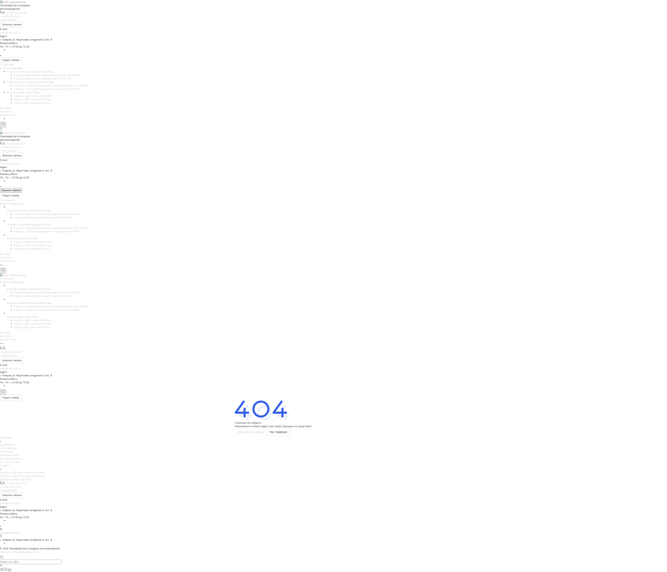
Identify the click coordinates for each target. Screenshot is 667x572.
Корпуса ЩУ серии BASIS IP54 (31, 103)
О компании (7, 64)
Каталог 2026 (7, 115)
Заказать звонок (12, 24)
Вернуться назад (250, 432)
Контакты (5, 111)
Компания (6, 437)
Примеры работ (9, 455)
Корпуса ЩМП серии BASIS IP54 (33, 96)
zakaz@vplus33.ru (10, 32)
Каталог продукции (11, 68)
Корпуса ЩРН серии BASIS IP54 (32, 99)
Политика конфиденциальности (19, 552)
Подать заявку (10, 60)
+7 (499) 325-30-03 (15, 12)
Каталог (4, 465)
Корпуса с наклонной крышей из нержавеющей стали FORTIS (51, 85)
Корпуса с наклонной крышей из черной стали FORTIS (46, 89)
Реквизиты (6, 451)
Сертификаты (8, 448)
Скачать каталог (9, 462)
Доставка (5, 108)
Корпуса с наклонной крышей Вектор (30, 82)
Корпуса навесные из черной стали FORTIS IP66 (42, 78)
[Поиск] (3, 124)
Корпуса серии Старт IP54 (23, 92)
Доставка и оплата (11, 458)
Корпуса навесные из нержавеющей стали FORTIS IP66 (47, 75)
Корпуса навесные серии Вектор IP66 (30, 71)
